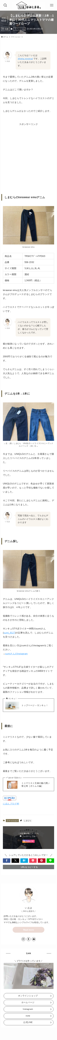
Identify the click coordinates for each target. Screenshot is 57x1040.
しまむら (27, 821)
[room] (29, 939)
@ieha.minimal (25, 58)
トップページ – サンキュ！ (34, 705)
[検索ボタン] (5, 5)
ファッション (19, 29)
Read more (28, 930)
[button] (6, 860)
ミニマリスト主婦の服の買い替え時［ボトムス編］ (35, 784)
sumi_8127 (9, 632)
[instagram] (23, 939)
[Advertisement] (28, 154)
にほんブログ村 (11, 803)
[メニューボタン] (51, 5)
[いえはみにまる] (28, 5)
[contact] (34, 939)
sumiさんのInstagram (16, 653)
